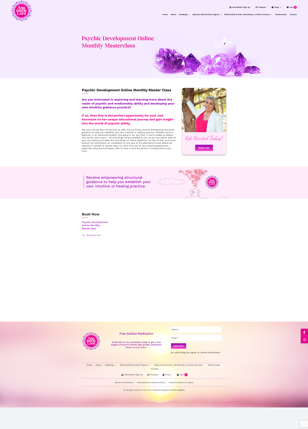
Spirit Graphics (178, 390)
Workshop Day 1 (94, 235)
